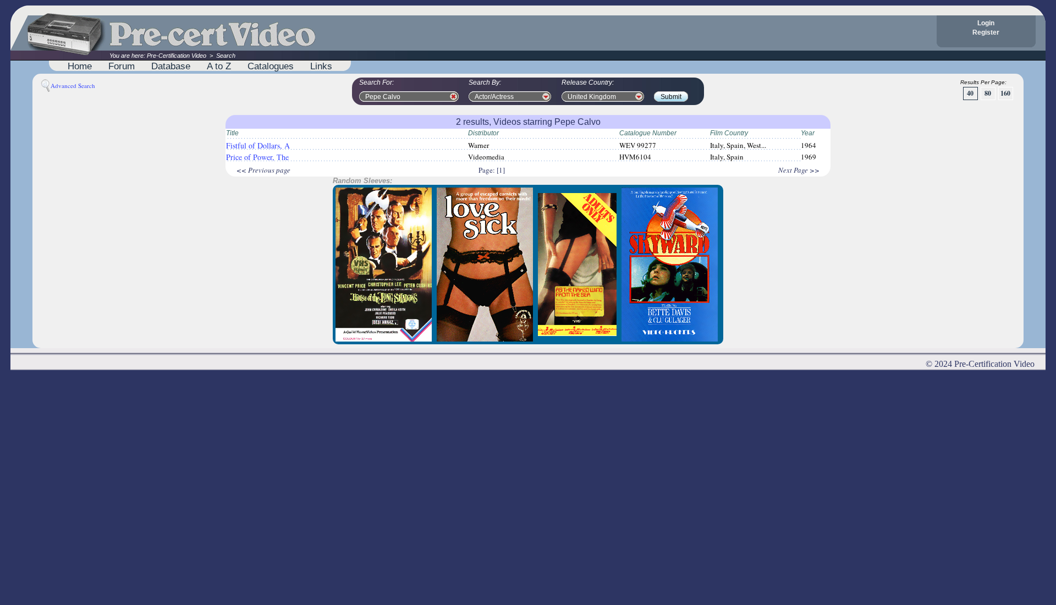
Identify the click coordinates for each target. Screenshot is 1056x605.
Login (985, 23)
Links (321, 66)
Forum (121, 66)
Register (985, 32)
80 (988, 93)
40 (970, 93)
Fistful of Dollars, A (258, 145)
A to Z (219, 66)
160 (1005, 93)
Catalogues (271, 66)
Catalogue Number (647, 133)
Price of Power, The (257, 157)
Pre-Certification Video (176, 55)
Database (170, 66)
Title (232, 133)
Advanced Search (73, 85)
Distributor (483, 133)
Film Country (729, 133)
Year (808, 133)
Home (80, 66)
